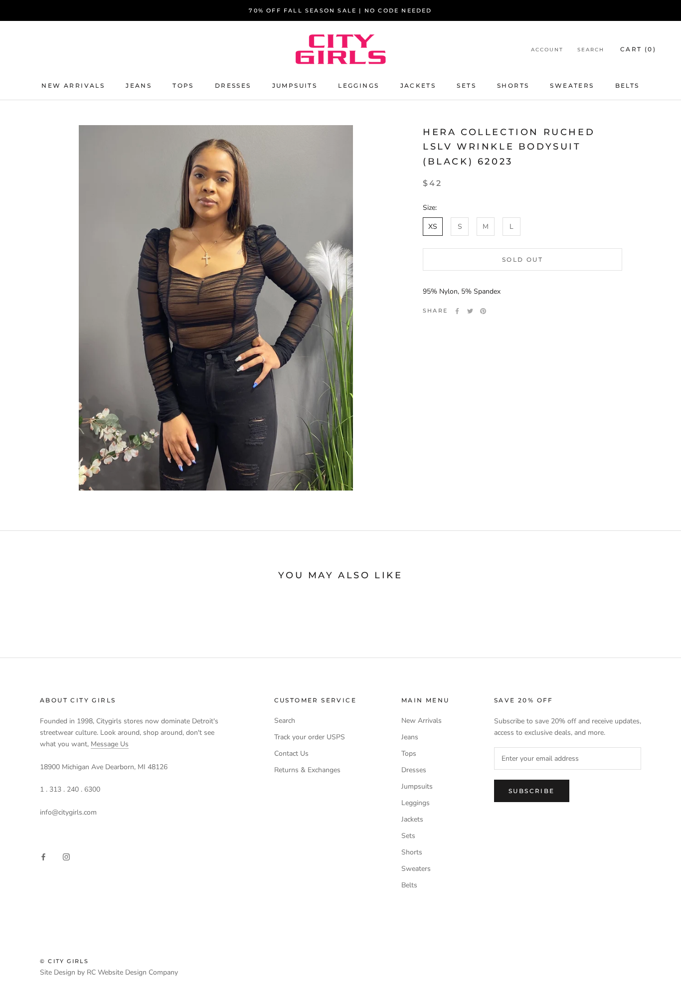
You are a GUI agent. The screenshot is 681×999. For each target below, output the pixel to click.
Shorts (513, 85)
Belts (627, 85)
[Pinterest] (483, 311)
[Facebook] (457, 311)
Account (547, 49)
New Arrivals (73, 85)
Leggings (358, 85)
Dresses (233, 85)
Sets (466, 85)
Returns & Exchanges (307, 770)
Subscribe (532, 791)
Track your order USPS (309, 737)
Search (590, 49)
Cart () (638, 49)
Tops (183, 85)
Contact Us (291, 753)
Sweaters (572, 85)
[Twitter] (470, 311)
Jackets (418, 85)
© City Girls (64, 961)
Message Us (110, 744)
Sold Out (522, 260)
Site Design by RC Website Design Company (109, 972)
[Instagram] (66, 856)
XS (432, 227)
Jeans (139, 85)
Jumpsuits (295, 85)
